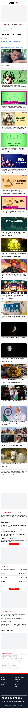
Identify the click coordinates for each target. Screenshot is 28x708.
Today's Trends (14, 588)
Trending (21, 24)
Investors (21, 701)
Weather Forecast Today (15, 663)
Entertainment (20, 677)
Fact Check (15, 656)
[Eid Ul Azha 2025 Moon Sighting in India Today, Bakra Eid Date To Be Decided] (14, 329)
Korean (17, 686)
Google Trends (6, 566)
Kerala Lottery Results (6, 667)
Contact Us (16, 701)
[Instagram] (14, 698)
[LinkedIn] (16, 698)
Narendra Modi (5, 665)
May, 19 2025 (4, 38)
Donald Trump (14, 658)
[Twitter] (6, 698)
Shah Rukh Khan (5, 658)
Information (4, 681)
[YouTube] (11, 698)
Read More (14, 543)
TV (16, 682)
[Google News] (19, 698)
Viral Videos (21, 658)
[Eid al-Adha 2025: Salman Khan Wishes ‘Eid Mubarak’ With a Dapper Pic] (14, 56)
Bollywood (17, 679)
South (16, 684)
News (2, 684)
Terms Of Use (10, 701)
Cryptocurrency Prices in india (15, 660)
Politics (3, 679)
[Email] (21, 698)
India (2, 677)
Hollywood (17, 681)
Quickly (7, 24)
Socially (14, 24)
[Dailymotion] (8, 698)
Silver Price (13, 665)
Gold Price (4, 660)
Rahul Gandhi (5, 663)
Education (3, 682)
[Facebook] (3, 698)
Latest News (7, 512)
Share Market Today (6, 656)
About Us (4, 701)
